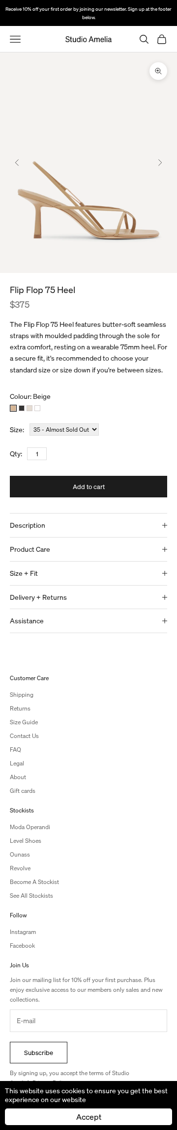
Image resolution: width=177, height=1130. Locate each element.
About (18, 777)
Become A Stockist (34, 881)
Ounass (20, 854)
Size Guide (24, 722)
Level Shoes (25, 840)
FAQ (15, 749)
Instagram (23, 931)
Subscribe (38, 1052)
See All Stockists (31, 895)
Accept (88, 1116)
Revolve (20, 868)
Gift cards (22, 790)
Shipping (21, 694)
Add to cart (89, 486)
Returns (20, 708)
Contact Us (24, 735)
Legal (17, 763)
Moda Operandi (30, 827)
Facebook (22, 945)
